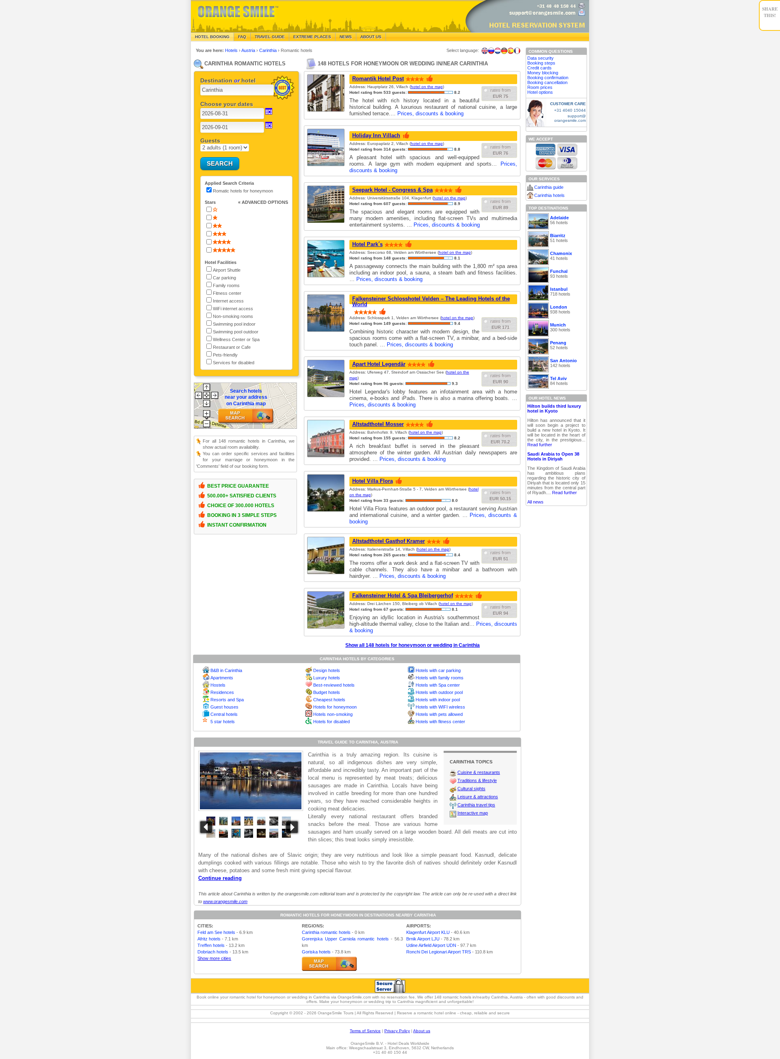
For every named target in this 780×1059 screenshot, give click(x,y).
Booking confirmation (547, 77)
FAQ (242, 37)
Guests (210, 140)
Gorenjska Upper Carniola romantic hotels (345, 938)
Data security (540, 58)
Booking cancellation (547, 82)
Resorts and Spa (227, 699)
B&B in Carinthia (226, 670)
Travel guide (270, 37)
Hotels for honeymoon (335, 707)
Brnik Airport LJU (423, 938)
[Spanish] (510, 51)
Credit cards (539, 67)
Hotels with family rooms (440, 677)
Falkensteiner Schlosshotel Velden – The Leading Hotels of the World (431, 301)
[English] (484, 51)
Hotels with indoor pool (438, 699)
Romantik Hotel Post (378, 79)
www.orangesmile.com (225, 901)
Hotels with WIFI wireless (440, 707)
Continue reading (220, 878)
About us (421, 1031)
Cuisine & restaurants (478, 772)
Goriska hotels (316, 951)
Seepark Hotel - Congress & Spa (392, 190)
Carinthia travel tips (476, 804)
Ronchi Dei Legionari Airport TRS (438, 951)
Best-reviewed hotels (334, 685)
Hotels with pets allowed (439, 714)
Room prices (539, 87)
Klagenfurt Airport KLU (428, 932)
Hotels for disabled (331, 721)
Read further (539, 444)
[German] (504, 51)
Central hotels (224, 714)
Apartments (221, 677)
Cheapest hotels (329, 699)
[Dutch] (497, 51)
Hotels (232, 50)
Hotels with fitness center (440, 721)
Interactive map (472, 812)
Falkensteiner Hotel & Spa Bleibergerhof (402, 595)
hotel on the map (427, 86)
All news (535, 501)
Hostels (217, 685)
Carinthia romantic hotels (326, 932)
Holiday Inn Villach (376, 135)
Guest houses (224, 707)
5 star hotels (222, 721)
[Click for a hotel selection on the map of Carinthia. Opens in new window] (329, 964)
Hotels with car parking (438, 670)
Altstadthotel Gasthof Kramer (388, 541)
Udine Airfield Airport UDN (431, 945)
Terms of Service (365, 1031)
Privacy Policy (397, 1031)
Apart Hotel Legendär (378, 364)
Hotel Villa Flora (372, 481)
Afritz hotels (209, 938)
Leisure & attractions (477, 796)
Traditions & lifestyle (477, 780)
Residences (222, 692)
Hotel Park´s (367, 244)
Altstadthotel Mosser (378, 424)
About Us (370, 37)
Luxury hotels (326, 677)
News (346, 37)
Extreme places (312, 37)
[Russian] (491, 51)
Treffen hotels (211, 945)
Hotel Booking (212, 37)
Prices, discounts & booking (430, 113)
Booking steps (541, 63)
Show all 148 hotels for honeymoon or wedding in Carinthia (412, 645)
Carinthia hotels (549, 195)
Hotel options (540, 92)
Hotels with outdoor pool (439, 692)
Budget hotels (326, 692)
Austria (248, 50)
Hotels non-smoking (333, 714)
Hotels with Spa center (438, 685)
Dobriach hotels (212, 951)
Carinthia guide (548, 187)
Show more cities (214, 958)
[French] (517, 51)
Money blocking (542, 72)
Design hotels (326, 670)
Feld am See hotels (216, 932)
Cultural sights (471, 788)
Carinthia (268, 50)
